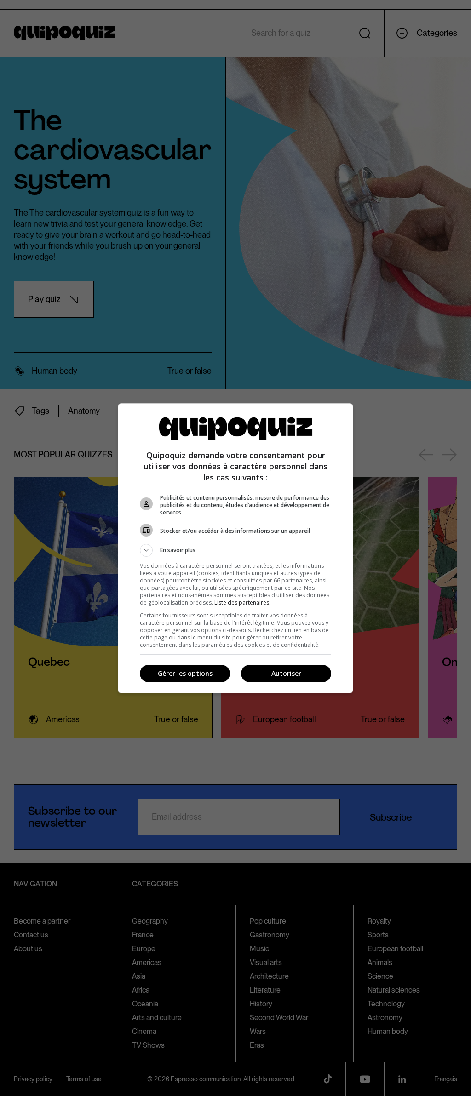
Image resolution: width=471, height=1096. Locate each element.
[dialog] (235, 548)
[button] (235, 550)
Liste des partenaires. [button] (242, 602)
